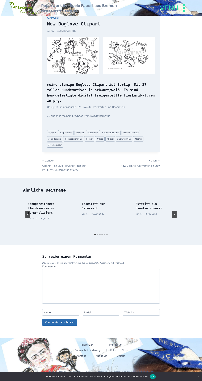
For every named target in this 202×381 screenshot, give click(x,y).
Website (129, 312)
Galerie (121, 355)
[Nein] (198, 376)
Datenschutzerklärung (88, 350)
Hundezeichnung (73, 139)
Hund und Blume (110, 132)
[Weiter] (174, 214)
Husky (89, 139)
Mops (100, 139)
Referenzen (86, 344)
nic (52, 31)
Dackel (80, 132)
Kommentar (50, 266)
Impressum (115, 344)
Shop (124, 350)
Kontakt (81, 355)
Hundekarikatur (131, 132)
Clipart (52, 132)
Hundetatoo (54, 139)
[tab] (95, 234)
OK (152, 376)
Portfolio (111, 350)
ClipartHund (66, 132)
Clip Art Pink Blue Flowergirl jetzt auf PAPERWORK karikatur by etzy (64, 165)
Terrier (138, 139)
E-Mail (89, 312)
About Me (101, 355)
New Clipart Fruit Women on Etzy (140, 163)
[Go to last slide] (27, 214)
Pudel (110, 139)
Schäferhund (124, 139)
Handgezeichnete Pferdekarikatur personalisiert (41, 208)
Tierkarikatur (55, 145)
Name (48, 312)
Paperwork (53, 18)
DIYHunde (92, 132)
